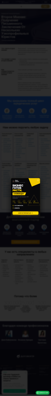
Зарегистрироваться (24, 213)
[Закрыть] (38, 180)
